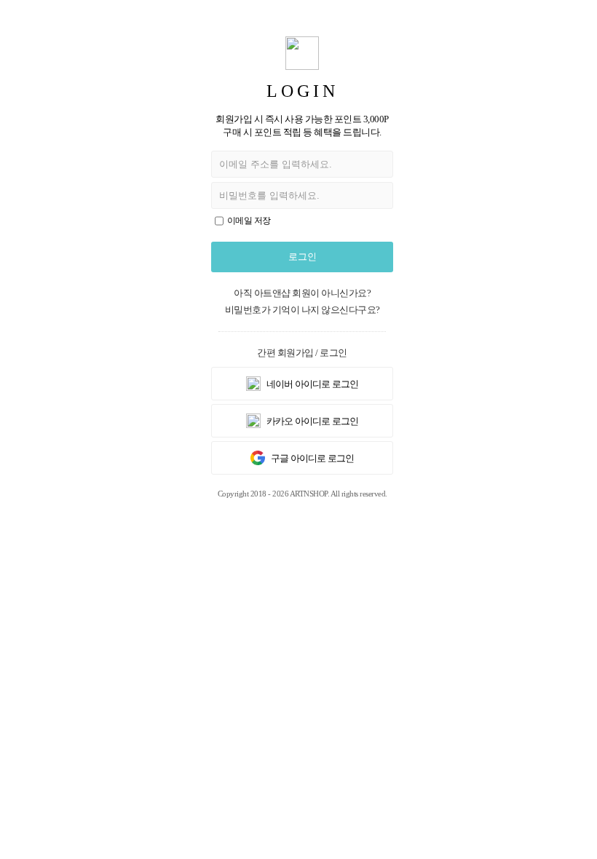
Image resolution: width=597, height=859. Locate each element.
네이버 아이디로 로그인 (311, 384)
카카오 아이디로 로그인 (311, 421)
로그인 (302, 256)
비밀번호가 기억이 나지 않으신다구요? (302, 309)
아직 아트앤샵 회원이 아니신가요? (302, 293)
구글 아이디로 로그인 (311, 458)
